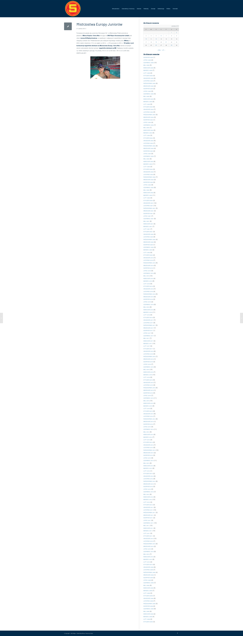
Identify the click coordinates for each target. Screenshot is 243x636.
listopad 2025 (148, 81)
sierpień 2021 (148, 213)
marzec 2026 (147, 70)
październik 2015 (149, 388)
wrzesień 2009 (148, 575)
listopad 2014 (148, 416)
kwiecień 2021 (148, 224)
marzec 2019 (147, 281)
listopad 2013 (148, 447)
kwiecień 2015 (148, 403)
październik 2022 (149, 177)
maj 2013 (146, 463)
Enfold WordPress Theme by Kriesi (85, 633)
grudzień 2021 (148, 203)
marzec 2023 (147, 164)
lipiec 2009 (147, 580)
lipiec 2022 (147, 185)
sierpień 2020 (148, 245)
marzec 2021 (147, 226)
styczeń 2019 (148, 286)
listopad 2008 (148, 601)
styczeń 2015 (148, 411)
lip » (163, 50)
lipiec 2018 (147, 302)
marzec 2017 (147, 343)
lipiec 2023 (147, 153)
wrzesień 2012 (148, 484)
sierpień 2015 (148, 393)
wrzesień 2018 (148, 297)
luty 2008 (146, 619)
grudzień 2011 (148, 507)
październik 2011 (149, 512)
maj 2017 (146, 338)
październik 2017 (149, 325)
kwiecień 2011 (148, 528)
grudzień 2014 (148, 414)
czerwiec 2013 (148, 460)
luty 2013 (146, 471)
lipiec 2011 (147, 520)
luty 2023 (146, 166)
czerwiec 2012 (148, 492)
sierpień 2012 (148, 486)
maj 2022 (146, 190)
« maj (159, 50)
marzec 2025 (147, 101)
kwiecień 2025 (148, 99)
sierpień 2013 (148, 455)
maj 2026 (146, 65)
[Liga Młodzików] (1, 318)
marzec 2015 (147, 406)
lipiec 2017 (147, 333)
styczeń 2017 (148, 349)
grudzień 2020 (148, 234)
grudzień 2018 (148, 289)
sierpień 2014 (148, 424)
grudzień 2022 (148, 172)
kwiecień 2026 (148, 68)
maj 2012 (146, 494)
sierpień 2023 (148, 151)
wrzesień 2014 (148, 421)
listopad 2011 (148, 510)
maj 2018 (146, 307)
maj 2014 (146, 432)
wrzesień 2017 (148, 328)
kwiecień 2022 (148, 192)
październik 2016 (149, 356)
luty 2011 (146, 533)
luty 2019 (146, 284)
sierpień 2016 (148, 362)
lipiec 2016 (147, 364)
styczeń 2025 (148, 107)
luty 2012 (146, 502)
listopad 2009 (148, 570)
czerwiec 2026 (148, 62)
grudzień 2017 (148, 320)
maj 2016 (146, 369)
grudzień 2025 (148, 78)
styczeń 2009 (148, 596)
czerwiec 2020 (148, 247)
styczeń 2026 (148, 75)
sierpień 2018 (148, 299)
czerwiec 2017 (148, 336)
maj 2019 (146, 276)
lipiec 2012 (147, 489)
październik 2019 (149, 263)
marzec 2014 (147, 437)
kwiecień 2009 (148, 588)
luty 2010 (146, 562)
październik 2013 (149, 450)
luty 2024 (146, 135)
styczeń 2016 (148, 380)
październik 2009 (149, 572)
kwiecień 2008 (148, 614)
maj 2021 (146, 221)
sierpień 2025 (148, 88)
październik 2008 (149, 603)
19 (156, 42)
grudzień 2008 (148, 598)
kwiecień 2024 (148, 130)
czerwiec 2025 (148, 94)
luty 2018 (146, 315)
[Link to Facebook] (177, 633)
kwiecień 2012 (148, 497)
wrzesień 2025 (148, 86)
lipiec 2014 (147, 427)
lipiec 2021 (147, 216)
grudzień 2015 (148, 382)
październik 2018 (149, 294)
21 (166, 42)
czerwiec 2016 (148, 367)
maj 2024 (146, 127)
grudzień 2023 (148, 140)
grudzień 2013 (148, 445)
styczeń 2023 (148, 169)
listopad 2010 (148, 541)
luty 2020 (146, 252)
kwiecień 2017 (148, 341)
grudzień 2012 (148, 476)
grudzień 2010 (148, 538)
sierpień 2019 (148, 268)
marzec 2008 (147, 616)
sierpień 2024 (148, 120)
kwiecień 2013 (148, 466)
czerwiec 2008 (148, 609)
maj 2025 (146, 96)
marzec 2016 (147, 375)
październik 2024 (149, 114)
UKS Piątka (73, 633)
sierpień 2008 (148, 606)
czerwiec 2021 (148, 218)
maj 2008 (146, 611)
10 (146, 39)
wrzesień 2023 (148, 148)
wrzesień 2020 (148, 242)
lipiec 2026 (147, 60)
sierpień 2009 (148, 577)
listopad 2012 (148, 479)
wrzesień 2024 (148, 117)
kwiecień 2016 (148, 372)
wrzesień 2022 (148, 179)
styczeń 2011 (148, 536)
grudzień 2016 (148, 351)
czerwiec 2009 (148, 583)
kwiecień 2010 (148, 557)
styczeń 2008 (148, 622)
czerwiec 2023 (148, 156)
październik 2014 (149, 419)
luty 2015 (146, 408)
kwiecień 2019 (148, 278)
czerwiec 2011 (148, 523)
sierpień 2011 (148, 518)
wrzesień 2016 (148, 359)
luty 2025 (146, 104)
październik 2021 (149, 208)
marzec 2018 (147, 312)
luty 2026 (146, 73)
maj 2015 (146, 401)
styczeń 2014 (148, 442)
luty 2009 (146, 593)
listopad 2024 (148, 112)
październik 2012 (149, 481)
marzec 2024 (147, 133)
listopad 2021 (148, 205)
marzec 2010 (147, 559)
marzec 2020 (147, 250)
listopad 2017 (148, 323)
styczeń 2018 (148, 317)
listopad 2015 (148, 385)
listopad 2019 (148, 260)
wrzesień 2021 (148, 211)
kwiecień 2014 (148, 434)
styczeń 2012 (148, 505)
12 (156, 39)
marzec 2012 (147, 499)
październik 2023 (149, 146)
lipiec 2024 (147, 122)
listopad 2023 (148, 143)
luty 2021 (146, 229)
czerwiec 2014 (148, 429)
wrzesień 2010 (148, 546)
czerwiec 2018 (148, 304)
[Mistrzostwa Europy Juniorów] (68, 26)
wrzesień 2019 (148, 265)
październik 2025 (149, 83)
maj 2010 (146, 554)
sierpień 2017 (148, 330)
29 (171, 45)
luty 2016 (146, 377)
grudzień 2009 (148, 567)
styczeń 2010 (148, 564)
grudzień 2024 (148, 109)
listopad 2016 (148, 354)
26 (156, 45)
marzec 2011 (147, 531)
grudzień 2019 (148, 258)
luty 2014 (146, 440)
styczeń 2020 (148, 255)
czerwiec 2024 (148, 125)
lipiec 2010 (147, 549)
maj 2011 (146, 525)
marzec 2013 (147, 468)
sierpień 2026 (148, 57)
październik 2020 (149, 239)
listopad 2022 (148, 174)
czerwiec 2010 (148, 551)
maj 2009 (146, 585)
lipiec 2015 (147, 395)
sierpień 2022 (148, 182)
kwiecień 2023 (148, 161)
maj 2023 (146, 159)
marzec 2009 (147, 590)
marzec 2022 (147, 195)
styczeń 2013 (148, 473)
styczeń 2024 (148, 138)
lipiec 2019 (147, 271)
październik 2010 (149, 544)
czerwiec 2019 (148, 273)
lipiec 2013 (147, 458)
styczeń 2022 (148, 200)
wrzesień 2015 (148, 390)
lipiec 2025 (147, 91)
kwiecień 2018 (148, 310)
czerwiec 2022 (148, 187)
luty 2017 (146, 346)
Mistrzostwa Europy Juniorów (99, 24)
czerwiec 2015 (148, 398)
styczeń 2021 (148, 231)
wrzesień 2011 (148, 515)
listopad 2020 (148, 237)
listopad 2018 (148, 291)
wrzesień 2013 (148, 453)
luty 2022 (146, 198)
